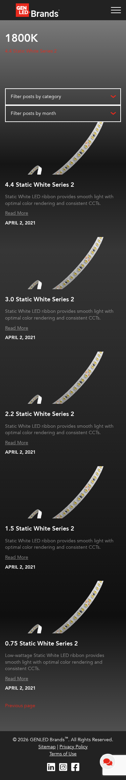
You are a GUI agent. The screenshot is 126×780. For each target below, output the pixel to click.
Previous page (20, 705)
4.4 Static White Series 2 (31, 51)
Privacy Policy (73, 746)
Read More (16, 213)
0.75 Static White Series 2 (41, 644)
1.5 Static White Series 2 (39, 529)
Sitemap (47, 746)
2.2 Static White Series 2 (39, 414)
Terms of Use (63, 753)
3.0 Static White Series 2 (39, 299)
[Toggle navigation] (116, 10)
